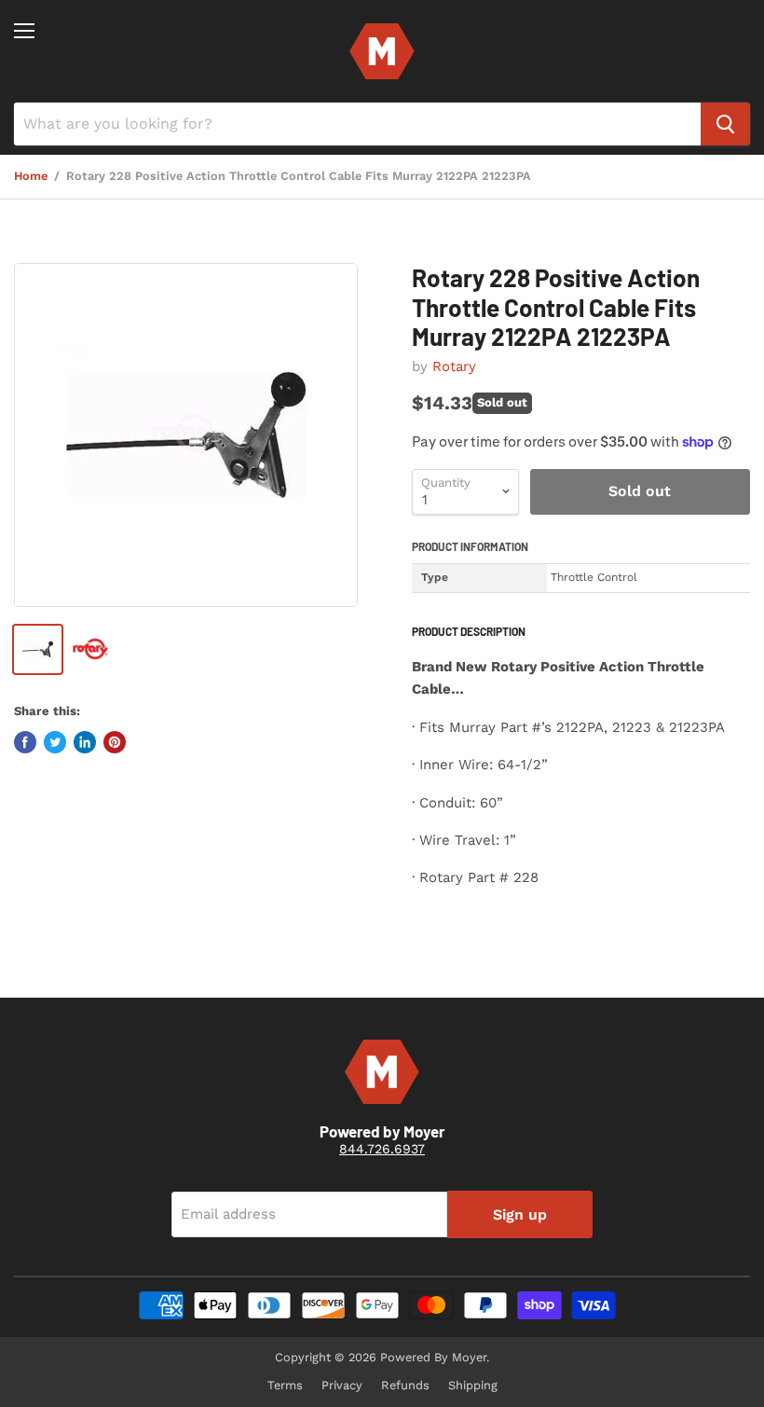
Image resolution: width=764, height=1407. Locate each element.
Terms (285, 1385)
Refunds (405, 1385)
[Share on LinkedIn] (85, 742)
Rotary (454, 366)
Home (31, 176)
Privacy (341, 1385)
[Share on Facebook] (25, 742)
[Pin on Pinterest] (114, 742)
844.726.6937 (382, 1148)
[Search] (725, 124)
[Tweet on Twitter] (55, 742)
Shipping (473, 1385)
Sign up (520, 1214)
